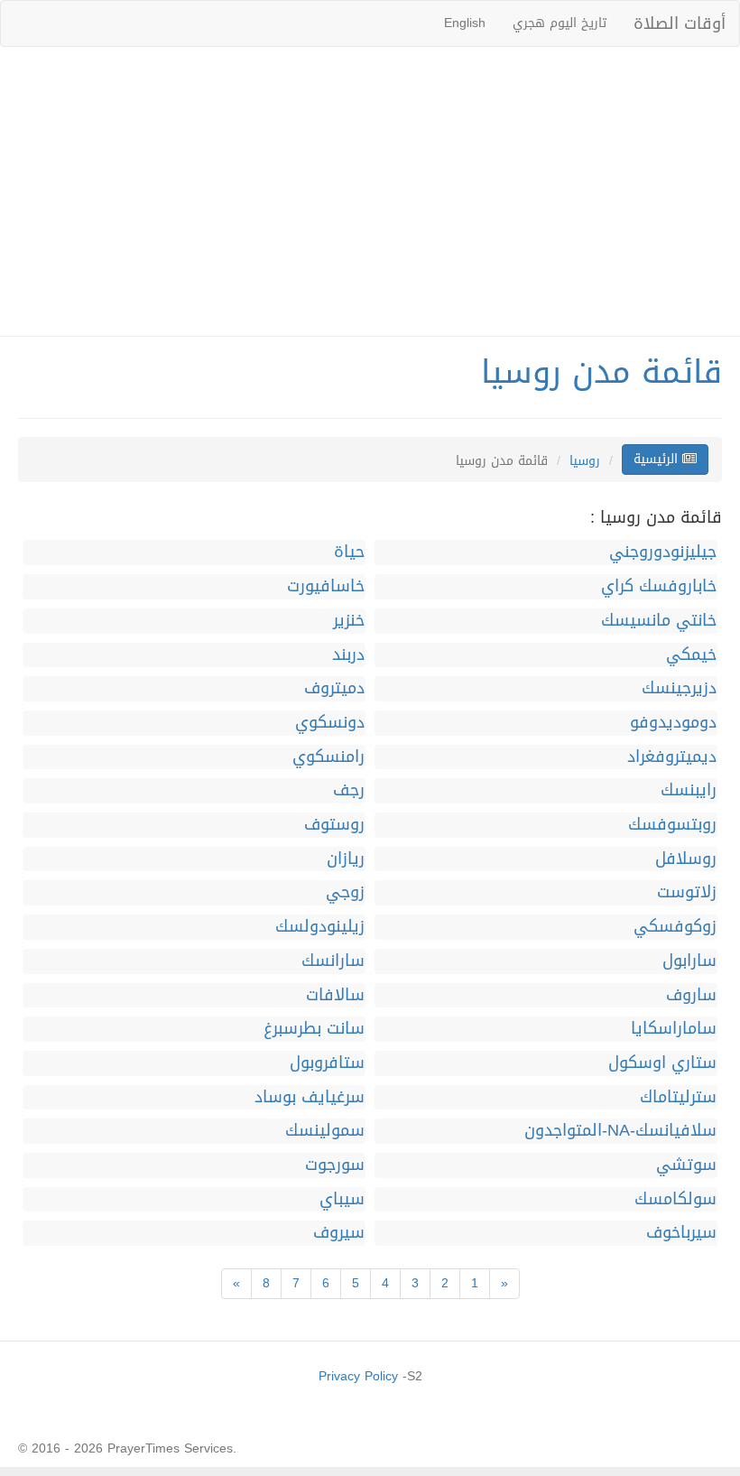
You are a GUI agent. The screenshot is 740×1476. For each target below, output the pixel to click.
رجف (349, 790)
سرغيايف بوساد (309, 1097)
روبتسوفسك (672, 825)
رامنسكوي (328, 757)
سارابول (689, 961)
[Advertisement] (370, 191)
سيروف (339, 1233)
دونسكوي (330, 723)
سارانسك (333, 961)
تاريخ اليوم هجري (559, 23)
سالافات (335, 995)
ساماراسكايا (674, 1029)
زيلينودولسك (320, 927)
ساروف (691, 995)
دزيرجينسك (679, 688)
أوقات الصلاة (680, 23)
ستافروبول (327, 1063)
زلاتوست (687, 892)
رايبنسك (689, 790)
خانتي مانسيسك (659, 621)
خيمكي (691, 655)
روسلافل (686, 859)
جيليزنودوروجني (663, 552)
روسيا (584, 461)
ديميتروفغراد (672, 757)
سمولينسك (325, 1131)
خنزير (349, 621)
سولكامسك (675, 1199)
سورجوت (335, 1165)
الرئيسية (658, 459)
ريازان (346, 859)
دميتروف (334, 688)
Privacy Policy (358, 1376)
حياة (349, 552)
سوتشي (686, 1165)
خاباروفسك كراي (659, 586)
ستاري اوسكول (662, 1063)
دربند (348, 655)
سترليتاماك (678, 1097)
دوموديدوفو (673, 723)
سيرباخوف (681, 1233)
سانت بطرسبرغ (314, 1029)
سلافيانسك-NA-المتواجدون (620, 1131)
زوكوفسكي (675, 927)
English (465, 23)
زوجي (345, 892)
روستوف (334, 825)
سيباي (342, 1199)
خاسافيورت (326, 586)
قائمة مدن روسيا (601, 372)
